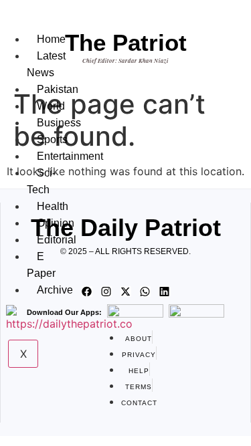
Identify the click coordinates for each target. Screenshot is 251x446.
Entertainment (70, 156)
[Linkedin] (164, 291)
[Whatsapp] (145, 291)
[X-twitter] (125, 291)
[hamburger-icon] (35, 25)
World (51, 106)
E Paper (41, 265)
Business (59, 122)
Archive (55, 290)
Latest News (46, 64)
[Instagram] (106, 291)
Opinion (55, 223)
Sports (52, 139)
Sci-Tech (41, 181)
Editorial (56, 239)
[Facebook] (87, 291)
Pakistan (57, 89)
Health (52, 206)
